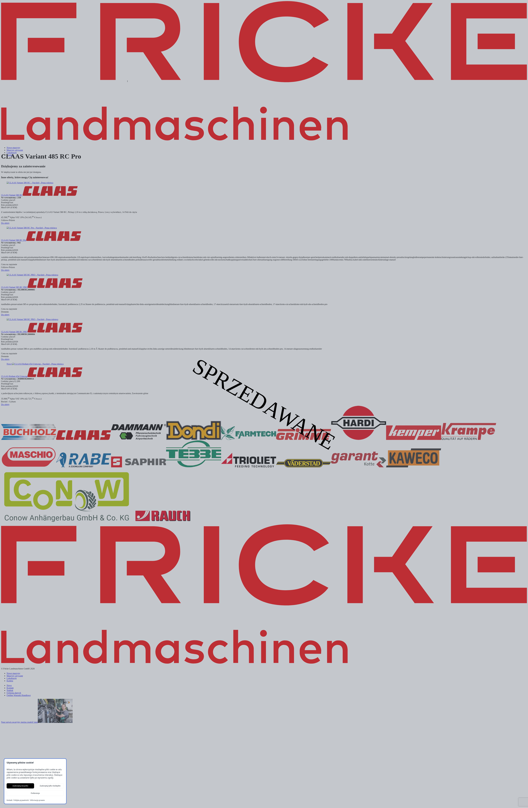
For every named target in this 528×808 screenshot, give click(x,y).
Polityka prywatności (21, 800)
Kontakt (9, 800)
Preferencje (35, 793)
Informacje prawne (37, 800)
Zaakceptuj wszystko (20, 786)
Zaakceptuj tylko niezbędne (50, 786)
